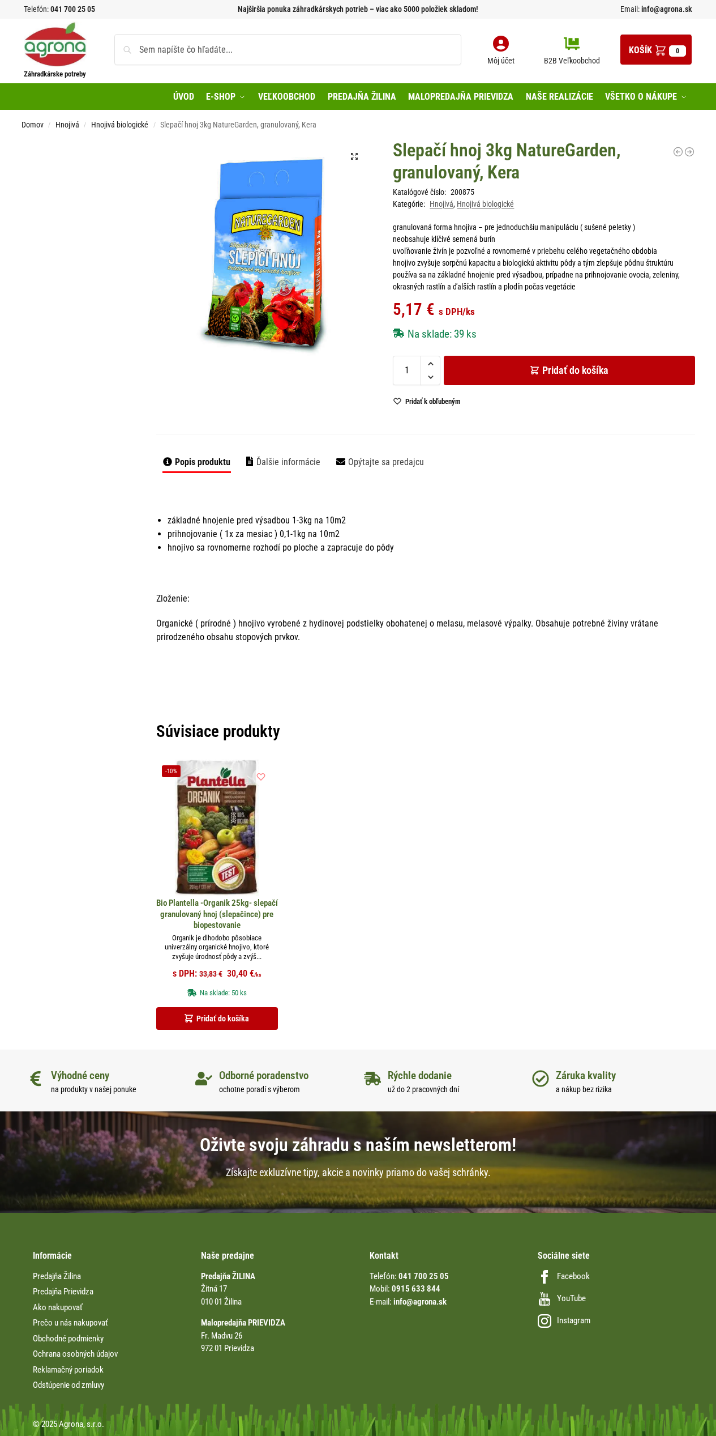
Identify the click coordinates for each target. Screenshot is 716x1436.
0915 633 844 (416, 1289)
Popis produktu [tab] (202, 462)
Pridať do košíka (575, 370)
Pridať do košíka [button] (222, 1018)
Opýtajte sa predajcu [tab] (386, 462)
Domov (33, 124)
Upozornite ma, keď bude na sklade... (343, 397)
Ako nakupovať (58, 1307)
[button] (656, 49)
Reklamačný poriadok (68, 1370)
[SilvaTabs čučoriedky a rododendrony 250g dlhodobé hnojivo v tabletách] (678, 151)
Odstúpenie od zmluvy (68, 1385)
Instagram (573, 1320)
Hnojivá (67, 124)
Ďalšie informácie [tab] (288, 462)
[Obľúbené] (260, 776)
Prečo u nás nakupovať (70, 1323)
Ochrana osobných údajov (75, 1354)
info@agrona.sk (666, 9)
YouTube (571, 1298)
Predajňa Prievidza (63, 1291)
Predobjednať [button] (349, 423)
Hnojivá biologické (119, 124)
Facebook (573, 1276)
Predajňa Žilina (57, 1276)
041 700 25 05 (72, 9)
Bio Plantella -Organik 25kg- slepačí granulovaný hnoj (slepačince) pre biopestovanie (217, 914)
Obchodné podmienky (68, 1338)
